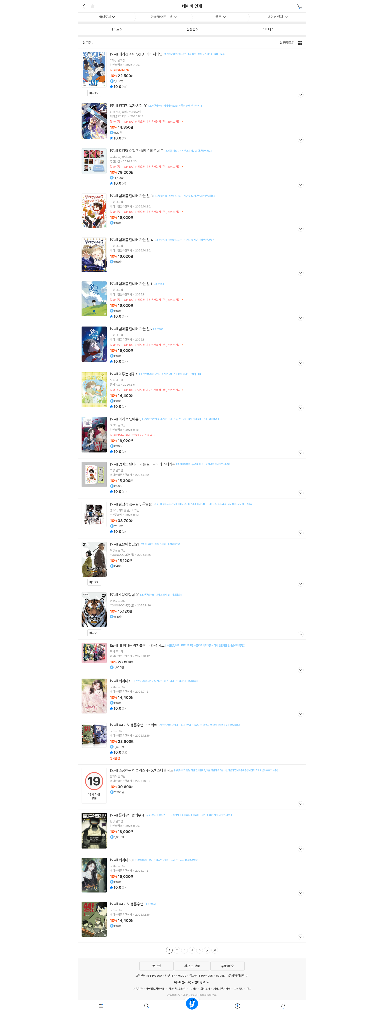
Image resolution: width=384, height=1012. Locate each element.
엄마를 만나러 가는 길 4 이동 (192, 256)
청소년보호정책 (177, 988)
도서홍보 (238, 988)
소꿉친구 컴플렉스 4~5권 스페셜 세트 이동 (192, 787)
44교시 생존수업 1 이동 (192, 920)
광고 (248, 988)
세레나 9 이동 (192, 697)
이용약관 (138, 988)
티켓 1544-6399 (175, 975)
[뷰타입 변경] (301, 42)
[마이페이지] (237, 1006)
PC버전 (193, 988)
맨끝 (214, 950)
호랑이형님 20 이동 (192, 614)
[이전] (83, 6)
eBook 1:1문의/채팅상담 (230, 975)
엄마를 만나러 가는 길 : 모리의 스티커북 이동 (192, 478)
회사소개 (205, 988)
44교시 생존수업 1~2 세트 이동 (192, 742)
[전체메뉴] (101, 1006)
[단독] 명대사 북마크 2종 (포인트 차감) (131, 435)
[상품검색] (146, 1006)
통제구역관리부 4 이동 (192, 832)
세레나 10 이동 (192, 876)
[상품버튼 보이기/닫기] (300, 95)
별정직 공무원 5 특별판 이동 (192, 518)
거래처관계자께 (221, 988)
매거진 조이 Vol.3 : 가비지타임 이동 (192, 74)
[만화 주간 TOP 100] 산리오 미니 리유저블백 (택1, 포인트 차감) (146, 121)
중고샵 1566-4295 (201, 975)
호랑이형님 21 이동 (192, 564)
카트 (300, 6)
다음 (207, 950)
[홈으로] (192, 1006)
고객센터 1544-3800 (149, 975)
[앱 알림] (283, 1006)
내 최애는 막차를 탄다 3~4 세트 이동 (192, 657)
